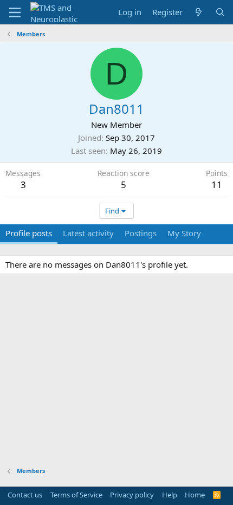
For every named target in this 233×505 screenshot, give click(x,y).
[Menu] (15, 12)
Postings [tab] (141, 233)
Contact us (25, 495)
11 (216, 184)
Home (195, 495)
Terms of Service (76, 495)
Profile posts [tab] (28, 233)
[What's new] (198, 12)
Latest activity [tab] (88, 233)
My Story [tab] (184, 233)
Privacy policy (132, 495)
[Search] (220, 12)
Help (169, 495)
